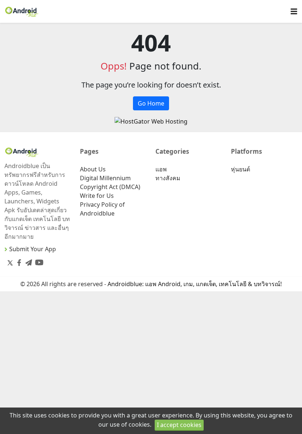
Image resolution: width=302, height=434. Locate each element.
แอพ (161, 169)
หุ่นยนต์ (240, 169)
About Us (93, 169)
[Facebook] (17, 261)
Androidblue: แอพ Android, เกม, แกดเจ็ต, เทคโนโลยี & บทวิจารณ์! (195, 284)
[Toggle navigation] (294, 11)
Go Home (151, 103)
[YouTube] (37, 261)
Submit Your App (32, 249)
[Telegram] (27, 261)
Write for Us (97, 196)
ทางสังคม (167, 178)
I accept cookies (179, 425)
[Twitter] (10, 262)
